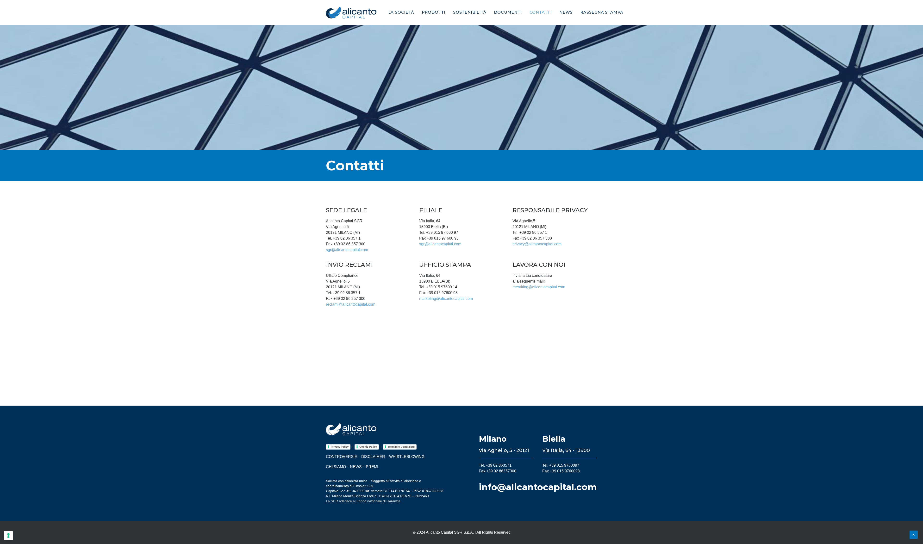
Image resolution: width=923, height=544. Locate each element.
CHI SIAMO (336, 467)
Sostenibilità (469, 12)
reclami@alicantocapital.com (350, 304)
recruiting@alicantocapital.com (538, 287)
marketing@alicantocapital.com (446, 299)
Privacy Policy (340, 446)
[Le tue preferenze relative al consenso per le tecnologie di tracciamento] (8, 535)
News (566, 12)
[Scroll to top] (914, 534)
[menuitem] (403, 12)
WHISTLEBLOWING (406, 457)
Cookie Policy (368, 446)
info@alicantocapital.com (538, 487)
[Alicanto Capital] (351, 12)
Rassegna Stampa (601, 12)
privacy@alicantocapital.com (536, 244)
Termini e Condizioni (401, 446)
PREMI (372, 467)
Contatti (541, 12)
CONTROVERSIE (341, 457)
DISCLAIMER (373, 457)
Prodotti (433, 12)
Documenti (508, 12)
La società (401, 12)
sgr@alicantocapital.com (347, 250)
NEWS (356, 467)
